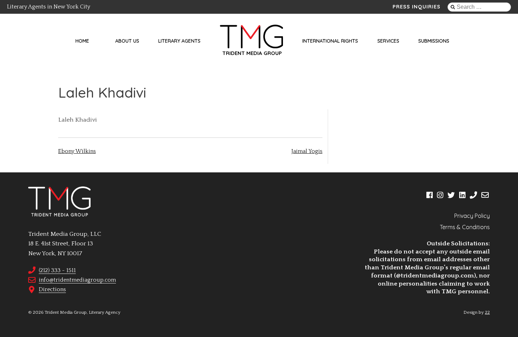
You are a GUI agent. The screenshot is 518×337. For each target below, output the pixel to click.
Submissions (433, 41)
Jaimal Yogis (306, 151)
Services (388, 41)
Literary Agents (179, 41)
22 (487, 312)
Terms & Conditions (465, 227)
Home (82, 41)
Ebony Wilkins (77, 151)
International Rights (330, 41)
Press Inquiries (416, 7)
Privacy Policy (472, 215)
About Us (127, 41)
